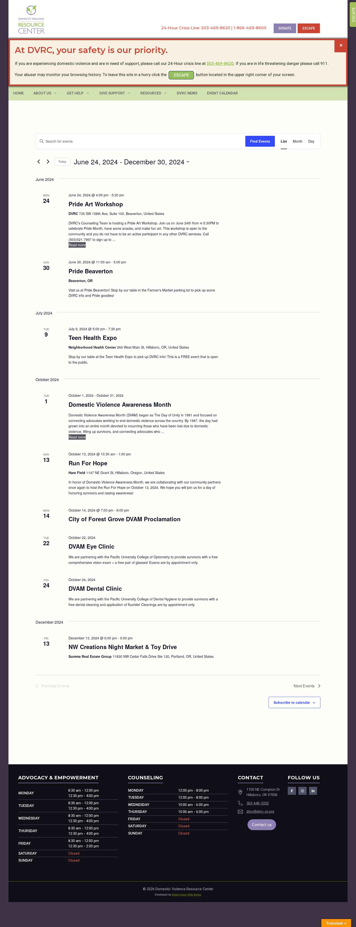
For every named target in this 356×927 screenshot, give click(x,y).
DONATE (285, 28)
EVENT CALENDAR (222, 93)
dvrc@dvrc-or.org (260, 811)
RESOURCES (150, 93)
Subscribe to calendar (292, 702)
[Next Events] (48, 162)
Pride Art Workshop (96, 204)
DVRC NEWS (187, 93)
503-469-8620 (220, 63)
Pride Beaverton (91, 271)
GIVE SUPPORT (112, 93)
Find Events (260, 141)
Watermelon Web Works (186, 894)
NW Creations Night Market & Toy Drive (123, 647)
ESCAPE (308, 28)
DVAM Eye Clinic (91, 546)
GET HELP (75, 93)
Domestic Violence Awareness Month (120, 404)
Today (62, 161)
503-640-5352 (258, 803)
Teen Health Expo (93, 337)
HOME (18, 93)
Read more (77, 244)
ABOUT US (42, 93)
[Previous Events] (38, 162)
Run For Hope (88, 463)
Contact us (262, 824)
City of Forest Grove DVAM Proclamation (125, 519)
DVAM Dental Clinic (95, 588)
